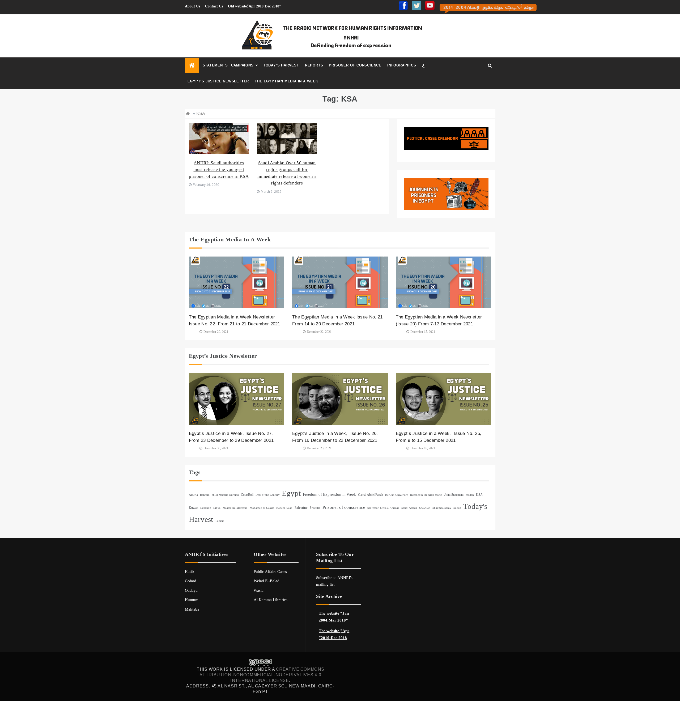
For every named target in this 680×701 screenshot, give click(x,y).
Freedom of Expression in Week (329, 494)
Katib (189, 571)
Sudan (457, 507)
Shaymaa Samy (441, 507)
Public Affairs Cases (270, 571)
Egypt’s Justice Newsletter (218, 81)
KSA (479, 495)
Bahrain (205, 494)
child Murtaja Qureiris (225, 494)
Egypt (291, 493)
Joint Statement (454, 495)
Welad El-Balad (266, 581)
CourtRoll (247, 495)
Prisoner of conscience (355, 65)
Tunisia (219, 520)
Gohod (190, 581)
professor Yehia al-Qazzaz (383, 507)
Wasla (259, 590)
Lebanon (205, 507)
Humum (191, 600)
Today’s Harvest (281, 65)
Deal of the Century (268, 494)
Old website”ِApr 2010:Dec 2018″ (254, 6)
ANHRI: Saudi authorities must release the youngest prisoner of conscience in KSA (219, 169)
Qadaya (191, 590)
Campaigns (242, 65)
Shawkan (424, 507)
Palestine (301, 508)
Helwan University (396, 494)
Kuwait (193, 508)
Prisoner (315, 508)
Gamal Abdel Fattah (370, 495)
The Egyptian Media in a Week (286, 81)
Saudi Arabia (409, 507)
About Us (192, 6)
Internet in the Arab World (426, 494)
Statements (215, 65)
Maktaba (192, 609)
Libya (216, 507)
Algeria (193, 494)
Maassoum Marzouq (235, 507)
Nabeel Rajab (284, 507)
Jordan (470, 494)
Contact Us (214, 6)
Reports (314, 65)
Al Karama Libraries (270, 600)
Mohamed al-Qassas (262, 507)
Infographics (401, 65)
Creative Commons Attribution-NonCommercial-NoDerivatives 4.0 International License (261, 675)
